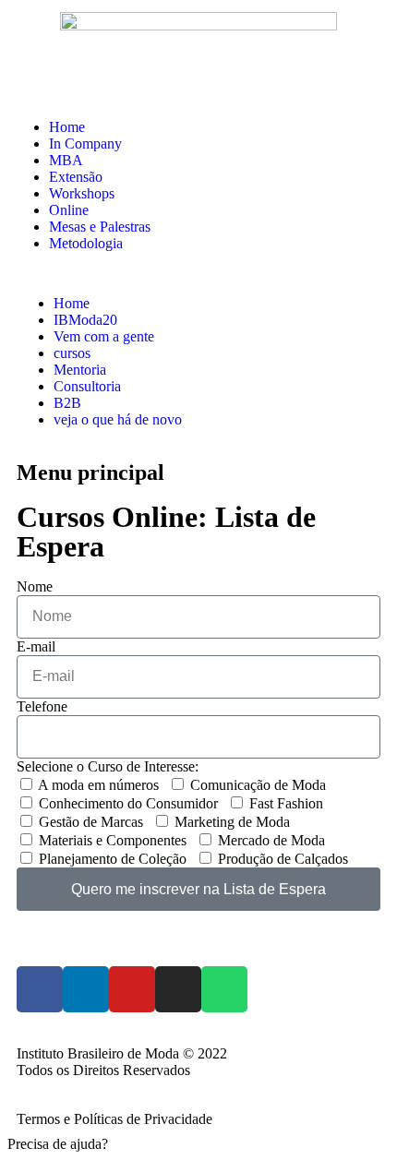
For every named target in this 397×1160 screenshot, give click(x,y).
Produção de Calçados (283, 859)
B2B (67, 403)
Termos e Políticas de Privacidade (114, 1119)
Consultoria (87, 386)
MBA (66, 160)
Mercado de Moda (271, 840)
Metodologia (86, 243)
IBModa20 (85, 320)
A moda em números (98, 785)
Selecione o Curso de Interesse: (107, 766)
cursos (72, 353)
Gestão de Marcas (91, 822)
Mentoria (80, 369)
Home (67, 127)
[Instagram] (178, 989)
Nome (35, 586)
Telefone (42, 706)
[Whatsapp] (224, 989)
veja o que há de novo (118, 419)
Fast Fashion (286, 803)
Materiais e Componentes (112, 840)
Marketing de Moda (232, 822)
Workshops (81, 193)
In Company (85, 143)
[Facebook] (40, 989)
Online (69, 210)
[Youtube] (132, 989)
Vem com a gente (104, 336)
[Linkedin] (86, 989)
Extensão (75, 177)
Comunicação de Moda (258, 785)
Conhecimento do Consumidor (128, 803)
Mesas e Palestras (99, 226)
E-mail (36, 646)
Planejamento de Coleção (112, 859)
